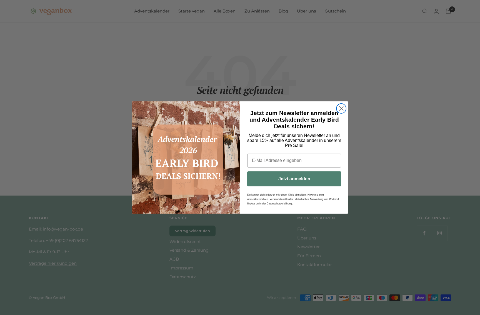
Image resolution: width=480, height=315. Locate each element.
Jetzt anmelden (294, 178)
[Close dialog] (341, 108)
